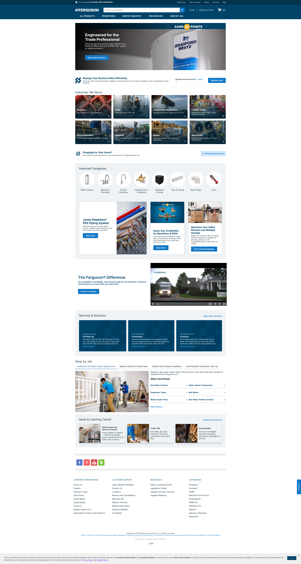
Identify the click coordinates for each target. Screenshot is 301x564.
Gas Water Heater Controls (201, 399)
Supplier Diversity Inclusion (162, 492)
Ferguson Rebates (120, 509)
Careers (77, 488)
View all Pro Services (212, 316)
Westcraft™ (194, 516)
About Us (78, 485)
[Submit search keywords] (182, 10)
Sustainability (79, 502)
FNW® (191, 492)
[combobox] (142, 10)
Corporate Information (86, 480)
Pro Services (156, 16)
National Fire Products (199, 495)
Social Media (79, 499)
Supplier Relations (158, 495)
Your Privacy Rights (197, 535)
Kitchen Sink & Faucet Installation (167, 366)
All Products (87, 16)
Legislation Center (158, 488)
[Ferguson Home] (87, 10)
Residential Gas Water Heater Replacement (96, 366)
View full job (156, 407)
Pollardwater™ (195, 499)
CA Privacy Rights (213, 535)
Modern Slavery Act (82, 509)
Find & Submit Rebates (204, 249)
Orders (206, 2)
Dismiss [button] (291, 558)
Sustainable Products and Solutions (89, 513)
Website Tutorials (119, 502)
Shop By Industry (132, 16)
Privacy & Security (134, 535)
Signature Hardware (198, 513)
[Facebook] (79, 462)
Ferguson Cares (80, 492)
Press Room (79, 495)
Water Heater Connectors (200, 385)
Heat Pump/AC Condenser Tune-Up (202, 366)
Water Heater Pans (159, 399)
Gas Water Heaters (159, 385)
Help (224, 2)
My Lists (216, 2)
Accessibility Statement (117, 535)
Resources (156, 480)
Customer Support (122, 480)
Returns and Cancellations (123, 495)
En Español (117, 513)
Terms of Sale (101, 535)
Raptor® (192, 509)
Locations (116, 492)
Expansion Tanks (158, 392)
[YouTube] (94, 462)
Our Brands (195, 480)
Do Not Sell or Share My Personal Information (171, 535)
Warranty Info (118, 499)
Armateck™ (194, 485)
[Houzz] (101, 462)
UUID (151, 543)
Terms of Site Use (87, 535)
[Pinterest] (87, 462)
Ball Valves (193, 392)
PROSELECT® (195, 506)
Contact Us (117, 488)
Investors (78, 506)
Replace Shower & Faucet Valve (134, 366)
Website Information (121, 506)
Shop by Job (176, 16)
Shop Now (90, 235)
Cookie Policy (148, 535)
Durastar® (193, 488)
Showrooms (181, 2)
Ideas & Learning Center (161, 485)
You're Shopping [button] (95, 2)
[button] (299, 555)
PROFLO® (193, 502)
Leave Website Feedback (123, 485)
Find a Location (194, 2)
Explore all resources (212, 420)
